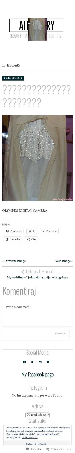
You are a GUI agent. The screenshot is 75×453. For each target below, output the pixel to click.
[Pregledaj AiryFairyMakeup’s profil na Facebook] (24, 362)
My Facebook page (37, 374)
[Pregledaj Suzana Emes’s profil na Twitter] (32, 362)
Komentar (60, 333)
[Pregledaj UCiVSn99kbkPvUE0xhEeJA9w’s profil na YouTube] (48, 362)
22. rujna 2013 (13, 78)
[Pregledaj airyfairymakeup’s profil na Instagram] (40, 362)
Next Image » (64, 261)
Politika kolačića (30, 437)
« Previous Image (14, 261)
